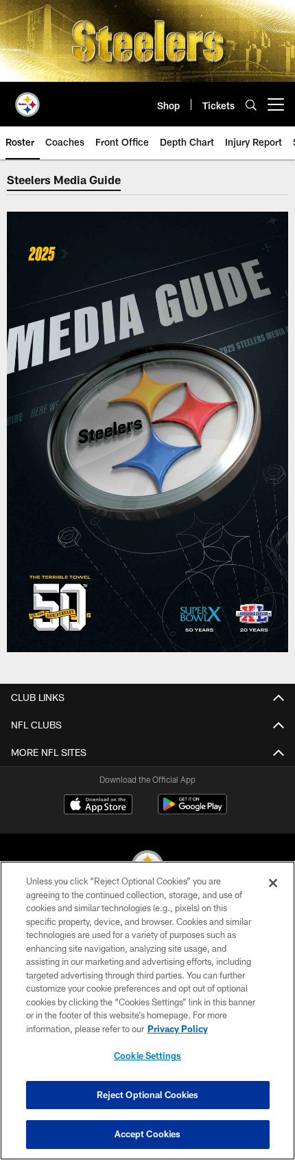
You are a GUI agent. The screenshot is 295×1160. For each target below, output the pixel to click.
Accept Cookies (148, 1133)
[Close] (273, 883)
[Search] (251, 105)
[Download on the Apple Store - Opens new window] (98, 806)
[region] (147, 1010)
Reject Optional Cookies (148, 1094)
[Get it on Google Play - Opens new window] (192, 811)
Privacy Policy (178, 1028)
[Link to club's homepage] (27, 99)
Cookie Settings (147, 1055)
